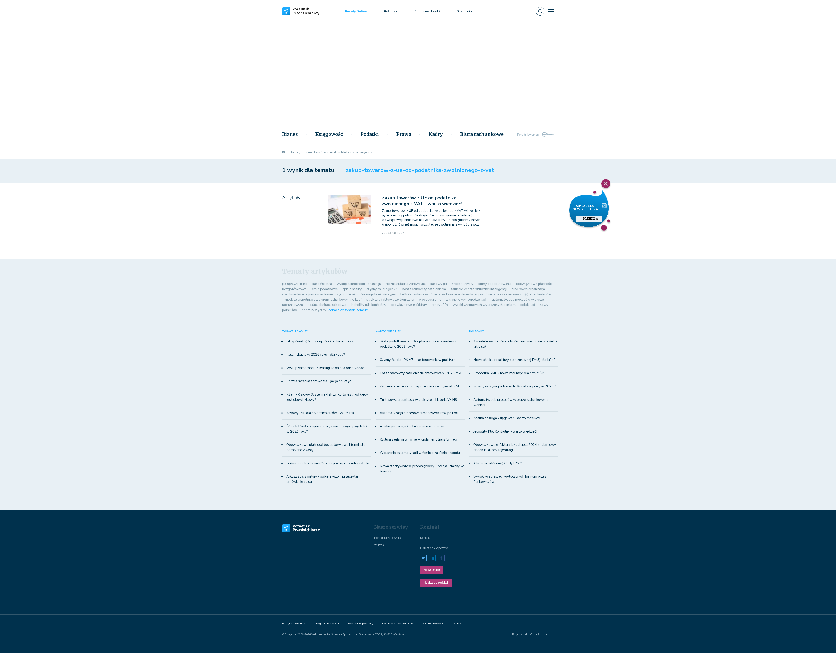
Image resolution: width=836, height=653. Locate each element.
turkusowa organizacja (528, 289)
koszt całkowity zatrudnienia (424, 289)
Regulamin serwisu (328, 623)
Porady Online (356, 11)
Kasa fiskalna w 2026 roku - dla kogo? (315, 354)
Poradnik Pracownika (387, 538)
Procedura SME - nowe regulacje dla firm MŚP (508, 373)
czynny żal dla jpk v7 (382, 289)
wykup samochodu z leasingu (359, 283)
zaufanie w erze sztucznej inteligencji (479, 289)
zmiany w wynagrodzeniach (466, 299)
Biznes (290, 134)
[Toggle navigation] (551, 11)
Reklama (390, 11)
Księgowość (329, 134)
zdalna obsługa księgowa (327, 304)
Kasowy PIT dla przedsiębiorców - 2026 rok (320, 413)
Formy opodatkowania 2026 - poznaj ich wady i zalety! (327, 463)
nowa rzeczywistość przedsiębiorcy (524, 294)
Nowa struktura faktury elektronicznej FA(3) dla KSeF (514, 359)
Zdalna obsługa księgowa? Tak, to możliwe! (506, 418)
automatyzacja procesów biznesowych (314, 294)
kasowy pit (438, 283)
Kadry (436, 134)
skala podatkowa (324, 289)
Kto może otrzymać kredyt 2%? (497, 463)
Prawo (403, 134)
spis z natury (352, 289)
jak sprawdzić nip (295, 283)
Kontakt (425, 538)
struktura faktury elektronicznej (390, 299)
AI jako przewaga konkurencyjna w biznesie (412, 426)
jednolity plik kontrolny (368, 304)
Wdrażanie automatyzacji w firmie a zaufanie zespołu (420, 452)
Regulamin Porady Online (397, 623)
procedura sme (430, 299)
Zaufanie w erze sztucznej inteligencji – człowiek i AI (419, 386)
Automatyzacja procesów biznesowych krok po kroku (420, 413)
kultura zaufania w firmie (418, 294)
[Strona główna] (283, 152)
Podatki (369, 134)
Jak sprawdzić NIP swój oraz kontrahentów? (319, 341)
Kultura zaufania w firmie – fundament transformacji (418, 439)
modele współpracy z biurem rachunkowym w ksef (323, 299)
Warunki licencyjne (433, 623)
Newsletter (432, 570)
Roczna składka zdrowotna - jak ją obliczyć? (319, 381)
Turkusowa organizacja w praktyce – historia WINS (418, 399)
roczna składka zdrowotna (406, 283)
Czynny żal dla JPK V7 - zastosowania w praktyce (417, 359)
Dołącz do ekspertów (434, 548)
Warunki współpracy (360, 623)
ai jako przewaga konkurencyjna (372, 294)
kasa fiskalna (322, 283)
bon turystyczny (314, 310)
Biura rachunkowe (482, 134)
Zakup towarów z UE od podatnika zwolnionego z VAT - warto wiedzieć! (422, 201)
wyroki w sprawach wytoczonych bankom (484, 304)
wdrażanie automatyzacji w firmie (467, 294)
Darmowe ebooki (427, 11)
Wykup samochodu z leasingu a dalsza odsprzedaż (325, 367)
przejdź (589, 218)
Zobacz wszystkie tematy (348, 310)
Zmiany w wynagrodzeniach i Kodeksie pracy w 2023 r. (514, 386)
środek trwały (462, 283)
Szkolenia (464, 11)
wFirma (379, 545)
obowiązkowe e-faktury (409, 304)
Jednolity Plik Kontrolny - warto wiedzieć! (505, 431)
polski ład (527, 304)
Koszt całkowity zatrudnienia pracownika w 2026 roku (421, 373)
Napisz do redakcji (436, 583)
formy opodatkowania (494, 283)
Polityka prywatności (295, 623)
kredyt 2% (440, 304)
